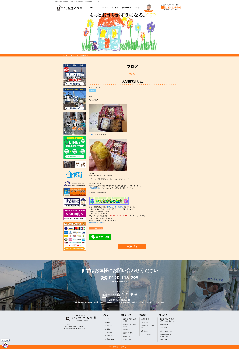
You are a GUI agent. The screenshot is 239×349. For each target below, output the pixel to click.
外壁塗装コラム (109, 339)
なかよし (92, 90)
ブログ (137, 8)
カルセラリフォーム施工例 (148, 326)
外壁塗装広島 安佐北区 (97, 222)
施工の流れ (144, 322)
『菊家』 (92, 134)
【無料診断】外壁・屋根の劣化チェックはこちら (166, 320)
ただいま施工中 (146, 334)
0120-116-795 (172, 7)
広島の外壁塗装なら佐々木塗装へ (130, 320)
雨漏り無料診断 (164, 324)
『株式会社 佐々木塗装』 (115, 207)
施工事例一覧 (145, 319)
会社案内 (108, 322)
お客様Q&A (108, 332)
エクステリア (127, 340)
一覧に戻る (132, 246)
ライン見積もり (164, 340)
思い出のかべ (126, 8)
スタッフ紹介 (109, 326)
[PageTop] (233, 347)
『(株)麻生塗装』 (95, 188)
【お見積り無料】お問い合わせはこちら (166, 335)
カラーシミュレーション (166, 331)
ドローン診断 (163, 327)
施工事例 (115, 8)
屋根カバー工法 (127, 333)
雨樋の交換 (126, 336)
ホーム (92, 8)
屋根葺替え (126, 329)
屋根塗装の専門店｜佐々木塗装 (130, 325)
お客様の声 (108, 329)
